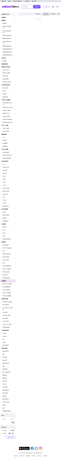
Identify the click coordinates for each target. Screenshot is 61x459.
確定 (13, 422)
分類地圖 (45, 456)
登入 (46, 6)
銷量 (59, 14)
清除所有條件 (11, 437)
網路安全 (34, 456)
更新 (41, 453)
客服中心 (16, 456)
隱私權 (39, 456)
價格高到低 (53, 14)
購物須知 (28, 456)
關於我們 (22, 456)
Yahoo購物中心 (10, 7)
